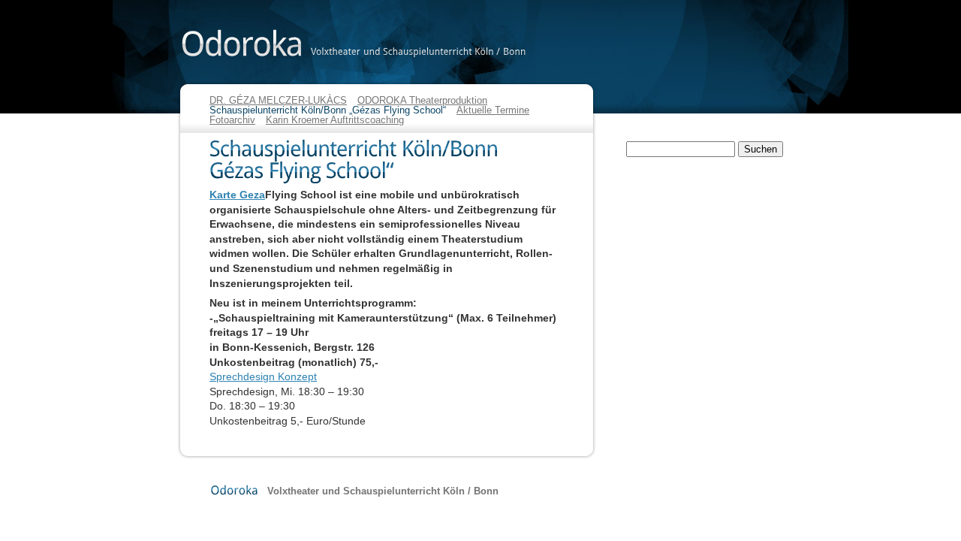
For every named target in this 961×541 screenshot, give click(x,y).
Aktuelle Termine (492, 110)
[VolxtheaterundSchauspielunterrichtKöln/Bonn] (418, 51)
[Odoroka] (241, 42)
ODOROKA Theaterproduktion (422, 100)
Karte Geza (237, 195)
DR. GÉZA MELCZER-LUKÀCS (278, 100)
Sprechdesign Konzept (263, 376)
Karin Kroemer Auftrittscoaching (335, 119)
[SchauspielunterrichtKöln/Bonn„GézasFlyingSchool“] (385, 161)
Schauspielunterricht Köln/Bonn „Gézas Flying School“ (327, 110)
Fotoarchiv (232, 119)
